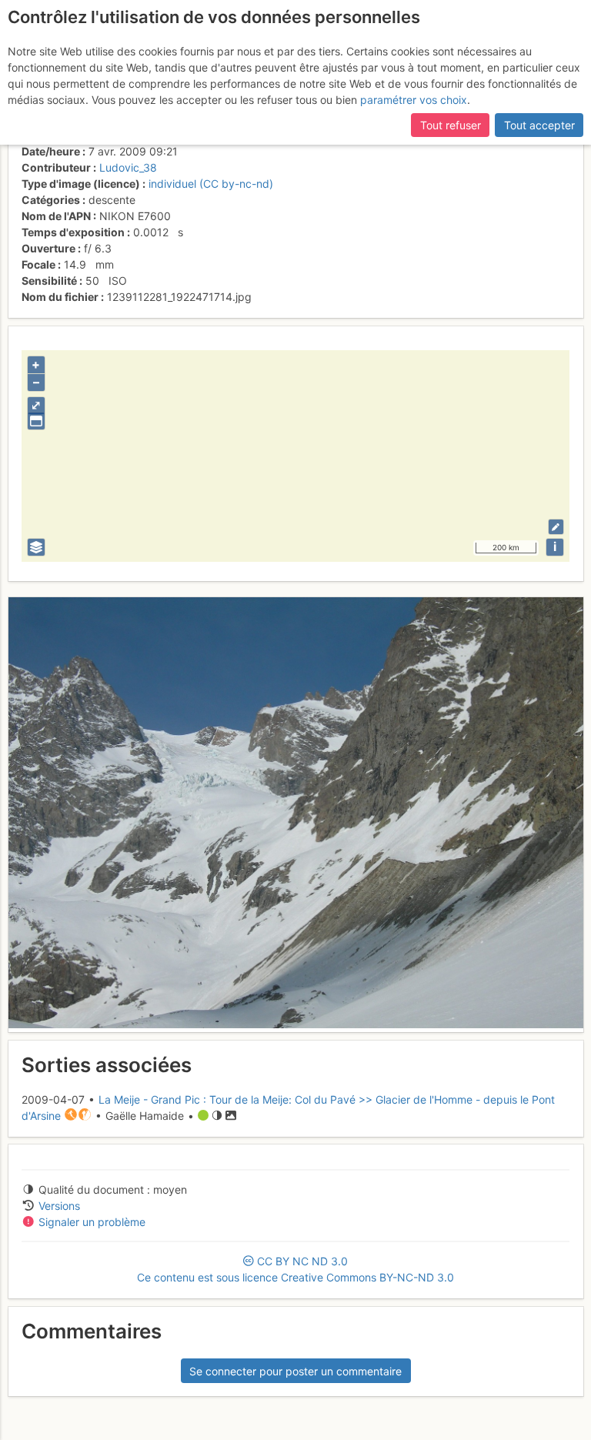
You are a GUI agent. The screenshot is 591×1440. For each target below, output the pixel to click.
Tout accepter (539, 125)
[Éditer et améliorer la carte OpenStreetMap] (556, 527)
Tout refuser (450, 125)
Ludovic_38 (128, 167)
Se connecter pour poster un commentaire (295, 1371)
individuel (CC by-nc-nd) (211, 183)
